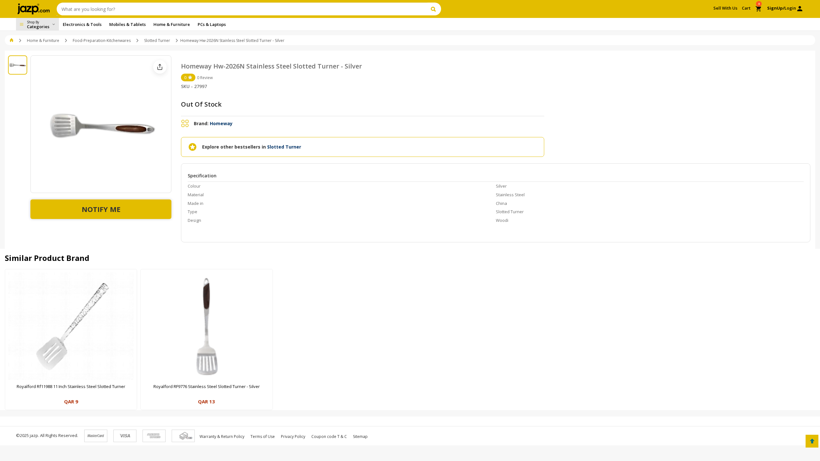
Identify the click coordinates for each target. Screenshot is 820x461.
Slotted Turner (157, 40)
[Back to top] (812, 441)
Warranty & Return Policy (222, 436)
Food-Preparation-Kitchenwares (102, 40)
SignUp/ (775, 8)
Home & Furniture (43, 40)
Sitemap (360, 436)
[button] (12, 40)
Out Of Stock (201, 104)
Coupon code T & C (329, 436)
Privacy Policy (293, 436)
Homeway (221, 123)
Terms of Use (262, 436)
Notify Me (101, 209)
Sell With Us (725, 8)
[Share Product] (160, 67)
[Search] (434, 9)
